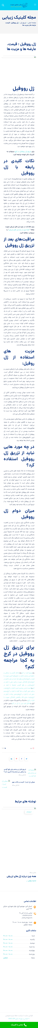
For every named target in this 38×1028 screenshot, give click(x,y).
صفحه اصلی (32, 23)
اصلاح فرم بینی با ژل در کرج (21, 703)
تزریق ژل (23, 23)
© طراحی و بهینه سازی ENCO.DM (19, 1019)
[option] (19, 845)
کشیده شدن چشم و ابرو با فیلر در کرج (19, 688)
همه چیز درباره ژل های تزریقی (21, 876)
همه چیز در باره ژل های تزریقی (19, 230)
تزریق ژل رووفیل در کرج (23, 151)
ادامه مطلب (32, 881)
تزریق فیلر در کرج (27, 673)
